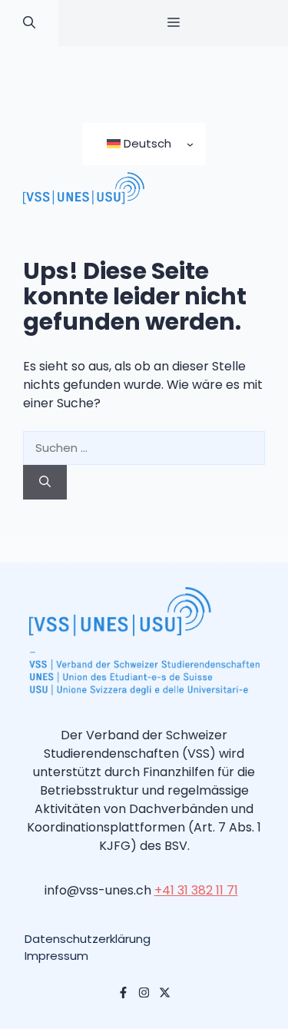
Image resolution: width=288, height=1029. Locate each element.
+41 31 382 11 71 (196, 890)
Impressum (56, 956)
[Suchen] (45, 482)
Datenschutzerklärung (88, 939)
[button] (29, 23)
